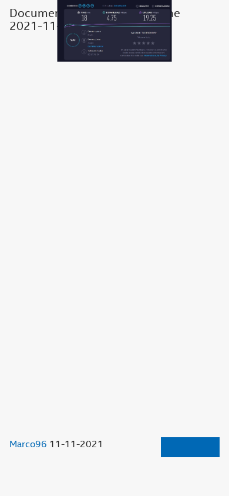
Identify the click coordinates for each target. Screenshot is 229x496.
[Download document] (190, 447)
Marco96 (28, 443)
